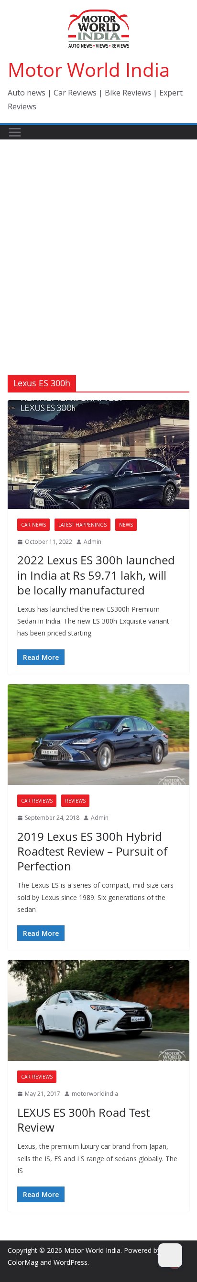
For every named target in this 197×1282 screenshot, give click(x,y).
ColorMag (23, 1262)
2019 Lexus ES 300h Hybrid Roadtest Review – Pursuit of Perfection (92, 851)
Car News (33, 524)
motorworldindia (95, 1094)
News (126, 524)
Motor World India (89, 69)
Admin (92, 542)
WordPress (71, 1262)
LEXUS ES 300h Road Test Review (83, 1119)
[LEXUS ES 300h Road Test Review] (98, 1010)
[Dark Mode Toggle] (170, 1255)
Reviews (75, 800)
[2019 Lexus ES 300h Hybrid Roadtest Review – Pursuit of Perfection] (98, 734)
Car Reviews (37, 800)
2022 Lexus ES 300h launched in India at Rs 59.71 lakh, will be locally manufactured (96, 574)
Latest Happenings (82, 524)
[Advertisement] (98, 243)
